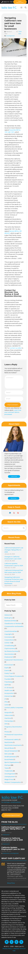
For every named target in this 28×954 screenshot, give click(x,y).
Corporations (9, 640)
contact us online (15, 348)
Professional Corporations (13, 734)
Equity (6, 667)
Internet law (8, 696)
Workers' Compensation (12, 782)
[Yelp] (14, 513)
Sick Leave (8, 754)
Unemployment (9, 776)
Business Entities (10, 620)
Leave (6, 705)
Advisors (7, 615)
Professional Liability (11, 739)
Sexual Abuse (9, 748)
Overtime (7, 718)
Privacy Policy (7, 948)
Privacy (6, 732)
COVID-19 (7, 643)
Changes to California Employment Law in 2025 (12, 839)
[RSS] (21, 942)
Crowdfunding (9, 645)
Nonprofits (8, 712)
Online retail (8, 715)
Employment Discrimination (13, 660)
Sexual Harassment (11, 751)
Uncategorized (10, 35)
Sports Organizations (11, 762)
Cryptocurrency (9, 648)
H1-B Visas (8, 687)
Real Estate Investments (12, 745)
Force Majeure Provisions (13, 676)
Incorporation (9, 693)
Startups (7, 765)
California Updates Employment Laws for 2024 (12, 848)
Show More (11, 883)
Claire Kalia (20, 32)
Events (6, 670)
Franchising (8, 682)
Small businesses (10, 756)
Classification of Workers (12, 623)
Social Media (8, 759)
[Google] (18, 513)
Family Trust (8, 673)
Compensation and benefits (13, 626)
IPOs (6, 702)
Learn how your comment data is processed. (12, 412)
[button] (21, 7)
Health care (8, 690)
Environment (8, 665)
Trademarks (8, 771)
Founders (7, 679)
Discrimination (9, 654)
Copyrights (8, 634)
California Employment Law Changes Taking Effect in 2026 (13, 550)
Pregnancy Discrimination (13, 727)
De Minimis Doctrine (11, 651)
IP (5, 699)
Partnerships (8, 721)
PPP (5, 724)
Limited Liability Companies (13, 707)
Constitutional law (10, 631)
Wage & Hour (8, 779)
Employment (8, 657)
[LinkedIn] (10, 513)
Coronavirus (8, 637)
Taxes (6, 768)
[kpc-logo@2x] (9, 7)
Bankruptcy (8, 618)
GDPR (6, 685)
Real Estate (8, 742)
